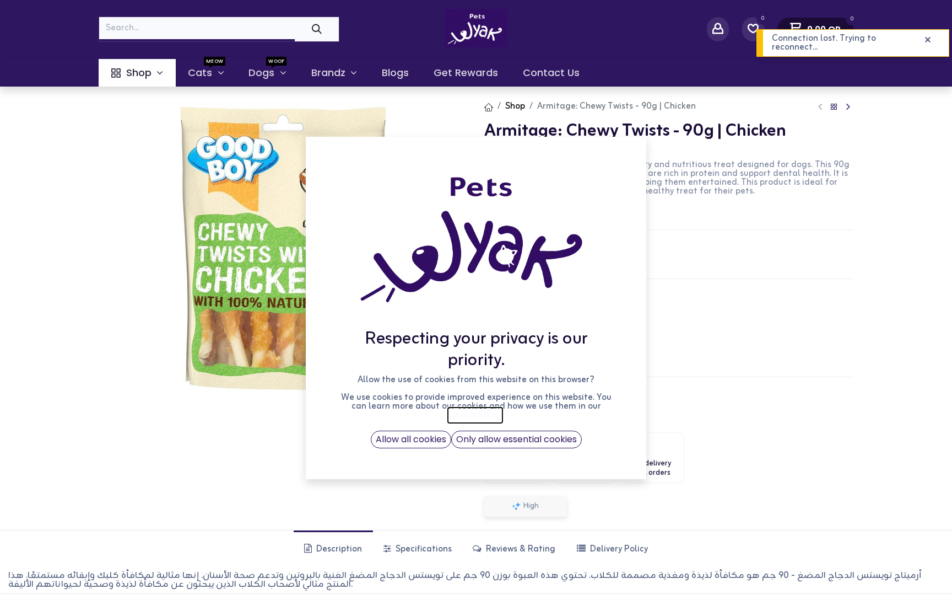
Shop (515, 106)
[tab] (612, 549)
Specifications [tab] (422, 549)
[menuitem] (137, 73)
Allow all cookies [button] (411, 439)
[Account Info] (718, 29)
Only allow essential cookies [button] (516, 439)
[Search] (317, 29)
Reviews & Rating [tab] (519, 549)
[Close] (928, 40)
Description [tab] (338, 549)
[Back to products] (834, 107)
